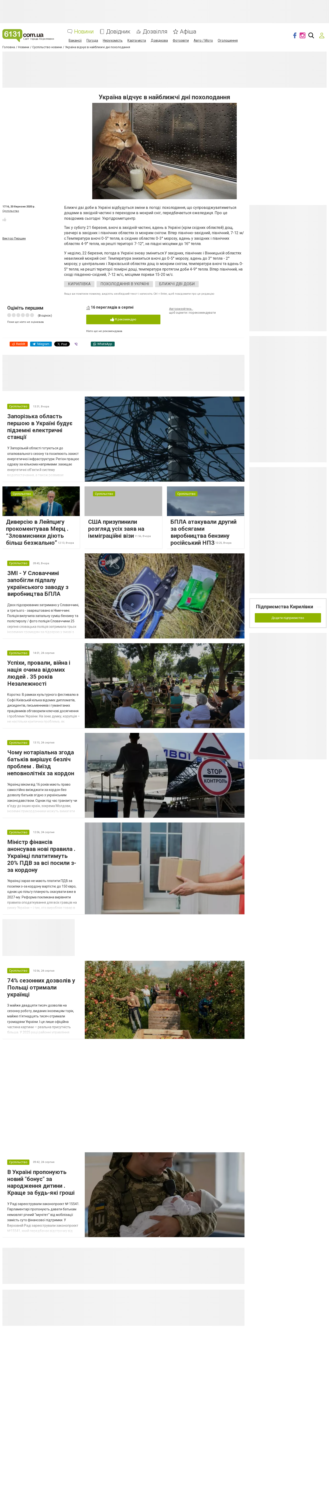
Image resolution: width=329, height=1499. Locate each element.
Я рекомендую (125, 319)
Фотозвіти (181, 40)
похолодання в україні (124, 284)
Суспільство (10, 210)
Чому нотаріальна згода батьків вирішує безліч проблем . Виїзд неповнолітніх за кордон (40, 762)
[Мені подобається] (4, 219)
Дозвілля (155, 31)
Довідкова (159, 40)
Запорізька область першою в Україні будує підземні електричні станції (39, 426)
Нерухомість (113, 40)
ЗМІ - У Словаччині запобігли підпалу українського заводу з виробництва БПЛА (37, 583)
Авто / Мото (203, 40)
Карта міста (136, 40)
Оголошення (228, 40)
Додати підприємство (287, 618)
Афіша (188, 31)
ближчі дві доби (177, 284)
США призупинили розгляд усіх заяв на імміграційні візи (116, 528)
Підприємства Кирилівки (284, 607)
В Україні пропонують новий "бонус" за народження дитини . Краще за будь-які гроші (41, 1182)
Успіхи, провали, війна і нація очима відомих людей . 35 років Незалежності (38, 673)
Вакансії (75, 40)
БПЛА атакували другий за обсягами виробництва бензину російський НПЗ (204, 532)
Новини (84, 31)
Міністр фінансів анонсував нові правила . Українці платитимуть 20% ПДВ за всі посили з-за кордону (41, 856)
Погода (92, 40)
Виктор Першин (14, 238)
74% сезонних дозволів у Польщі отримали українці (41, 987)
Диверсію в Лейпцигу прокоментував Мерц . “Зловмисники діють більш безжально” (37, 532)
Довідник (118, 31)
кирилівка (79, 284)
